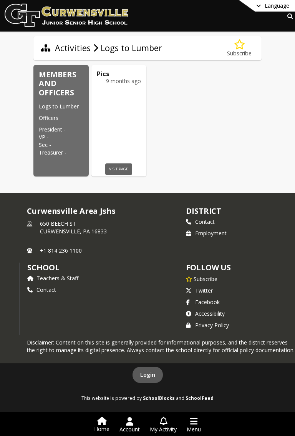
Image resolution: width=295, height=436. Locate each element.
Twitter (204, 290)
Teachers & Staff (57, 278)
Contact (205, 221)
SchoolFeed (200, 398)
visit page (118, 168)
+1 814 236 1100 (61, 250)
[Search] (288, 16)
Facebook (207, 302)
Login (147, 374)
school (43, 267)
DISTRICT (203, 211)
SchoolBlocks (159, 398)
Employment (211, 233)
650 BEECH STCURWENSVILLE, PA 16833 (73, 227)
